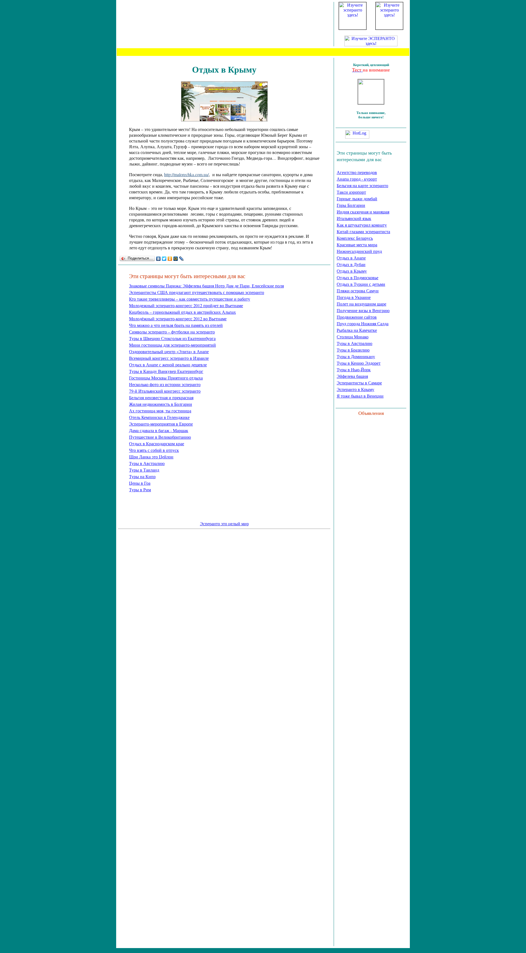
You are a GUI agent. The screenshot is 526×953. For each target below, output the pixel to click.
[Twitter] (164, 258)
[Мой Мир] (176, 258)
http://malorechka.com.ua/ (186, 174)
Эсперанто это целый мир (224, 523)
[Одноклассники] (170, 258)
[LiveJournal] (181, 258)
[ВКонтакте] (158, 258)
